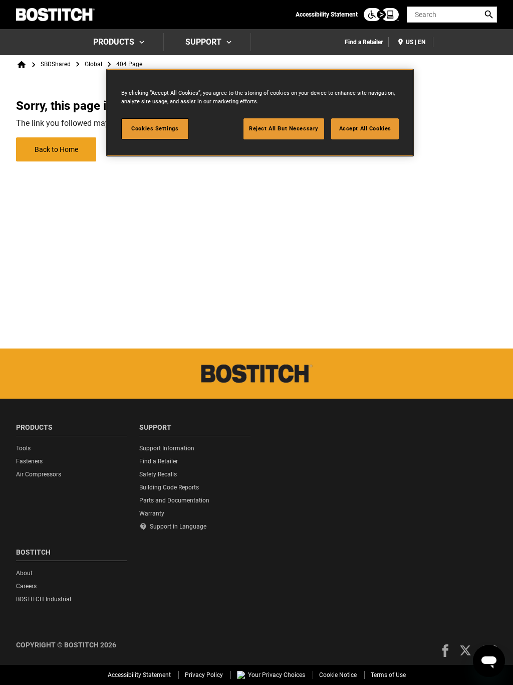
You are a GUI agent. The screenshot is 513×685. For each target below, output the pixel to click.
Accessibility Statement (327, 14)
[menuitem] (118, 42)
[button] (445, 650)
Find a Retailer (364, 42)
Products (113, 42)
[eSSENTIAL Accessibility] (381, 14)
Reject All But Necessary (284, 128)
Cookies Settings (154, 128)
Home (22, 65)
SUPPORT (203, 42)
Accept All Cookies (365, 128)
